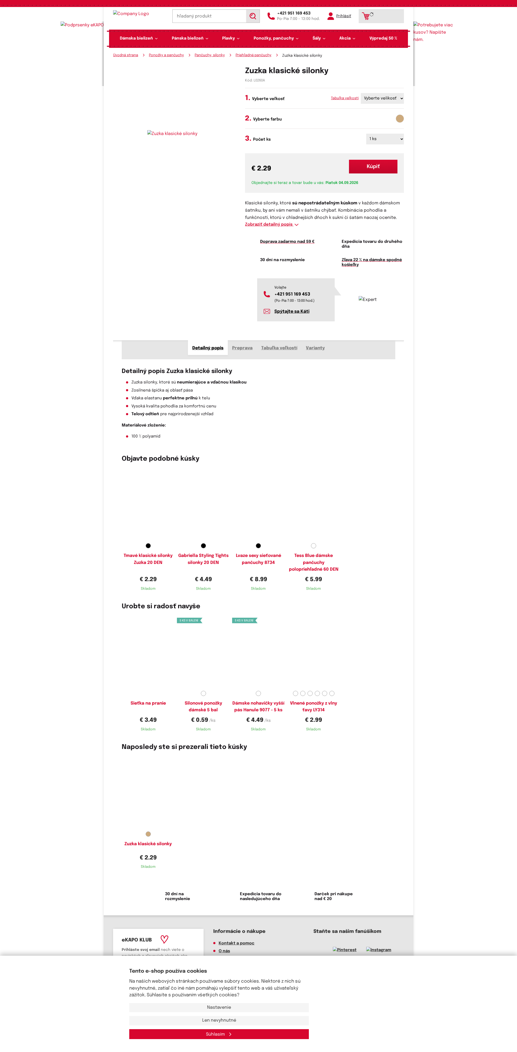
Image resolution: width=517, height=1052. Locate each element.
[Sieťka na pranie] (148, 652)
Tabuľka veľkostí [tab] (279, 348)
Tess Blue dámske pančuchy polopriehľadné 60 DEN (313, 562)
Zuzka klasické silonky (148, 844)
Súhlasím (216, 1034)
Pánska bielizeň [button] (188, 38)
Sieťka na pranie (148, 703)
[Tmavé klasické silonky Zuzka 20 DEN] (148, 504)
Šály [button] (317, 38)
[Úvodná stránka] (139, 13)
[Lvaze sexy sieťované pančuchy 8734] (258, 504)
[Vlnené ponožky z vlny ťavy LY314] (313, 652)
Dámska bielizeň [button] (136, 38)
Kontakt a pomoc (236, 943)
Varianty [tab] (315, 348)
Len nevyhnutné (219, 1020)
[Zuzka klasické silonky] (148, 793)
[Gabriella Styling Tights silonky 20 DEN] (203, 504)
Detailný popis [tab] (207, 348)
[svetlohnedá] (400, 119)
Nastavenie (219, 1007)
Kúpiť (373, 166)
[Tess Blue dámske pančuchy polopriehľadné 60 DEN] (313, 504)
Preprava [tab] (242, 348)
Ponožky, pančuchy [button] (274, 38)
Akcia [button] (345, 38)
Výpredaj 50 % (383, 38)
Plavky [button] (228, 38)
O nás (224, 951)
